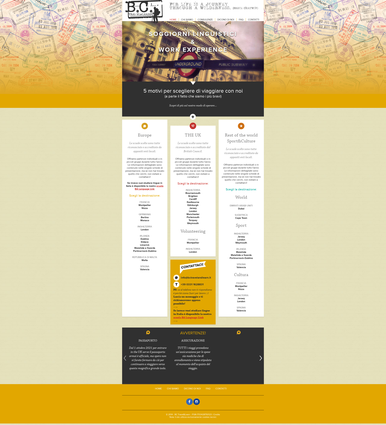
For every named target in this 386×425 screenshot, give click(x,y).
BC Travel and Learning (144, 11)
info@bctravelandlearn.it (196, 277)
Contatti (253, 19)
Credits (216, 414)
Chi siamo (187, 19)
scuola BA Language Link (149, 188)
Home (173, 19)
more (193, 117)
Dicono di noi (225, 19)
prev (125, 358)
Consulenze (205, 19)
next (261, 358)
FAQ (241, 19)
